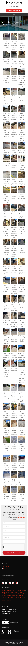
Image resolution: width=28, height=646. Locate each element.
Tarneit (8, 595)
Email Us (5, 568)
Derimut (23, 599)
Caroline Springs (10, 597)
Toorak (3, 593)
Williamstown (8, 599)
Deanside (21, 595)
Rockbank (4, 597)
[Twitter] (6, 583)
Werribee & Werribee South (11, 593)
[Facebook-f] (3, 583)
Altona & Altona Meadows (17, 592)
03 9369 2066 (6, 566)
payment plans (21, 517)
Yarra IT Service (17, 643)
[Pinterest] (17, 583)
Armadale (4, 595)
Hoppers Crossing (11, 590)
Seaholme (18, 599)
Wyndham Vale (21, 593)
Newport (14, 599)
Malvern (9, 592)
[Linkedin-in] (10, 583)
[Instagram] (13, 583)
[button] (14, 15)
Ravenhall (17, 597)
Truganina (18, 590)
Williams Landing (14, 595)
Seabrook (4, 600)
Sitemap (20, 642)
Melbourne (4, 590)
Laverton (23, 590)
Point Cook (4, 592)
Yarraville (9, 600)
